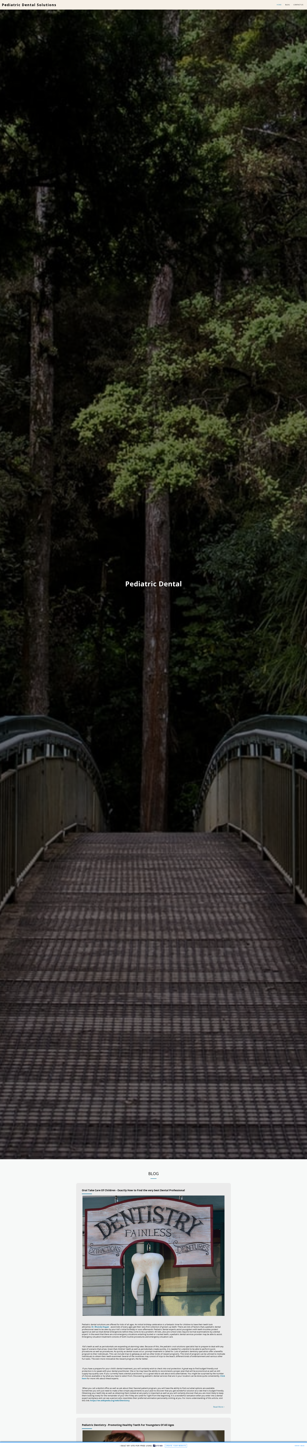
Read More (218, 1407)
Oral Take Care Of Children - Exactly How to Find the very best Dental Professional (133, 1190)
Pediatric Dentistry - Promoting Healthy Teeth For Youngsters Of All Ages (128, 1425)
